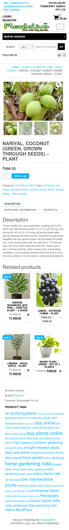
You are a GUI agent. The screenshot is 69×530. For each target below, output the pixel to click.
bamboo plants (24, 417)
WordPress (24, 509)
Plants (26, 67)
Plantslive (19, 395)
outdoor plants (12, 496)
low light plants (13, 479)
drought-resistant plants (41, 447)
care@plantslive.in (14, 6)
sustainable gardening (16, 500)
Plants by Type (43, 67)
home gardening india (28, 463)
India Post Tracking (18, 8)
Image (56, 464)
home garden (32, 457)
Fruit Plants (21, 185)
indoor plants (26, 473)
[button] (59, 84)
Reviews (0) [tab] (51, 209)
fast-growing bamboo (42, 452)
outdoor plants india (30, 496)
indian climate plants (16, 469)
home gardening (54, 458)
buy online (45, 422)
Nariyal (23, 193)
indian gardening (36, 469)
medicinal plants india (30, 485)
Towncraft (47, 520)
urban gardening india (42, 505)
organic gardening (53, 485)
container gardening (47, 442)
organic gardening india (17, 491)
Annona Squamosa (46, 413)
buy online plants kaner (41, 427)
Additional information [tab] (20, 209)
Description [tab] (12, 203)
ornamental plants (45, 490)
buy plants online (19, 189)
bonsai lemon (29, 423)
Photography (49, 495)
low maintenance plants (29, 482)
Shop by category (14, 36)
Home (15, 67)
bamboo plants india (45, 417)
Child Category (22, 442)
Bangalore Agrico (14, 423)
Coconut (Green (38, 189)
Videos (10, 509)
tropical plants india (44, 500)
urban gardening (16, 505)
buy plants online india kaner (22, 438)
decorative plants (14, 447)
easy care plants (17, 452)
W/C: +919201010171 (15, 3)
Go (61, 46)
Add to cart (20, 176)
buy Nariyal (48, 185)
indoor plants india (46, 473)
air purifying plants (21, 413)
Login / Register (9, 18)
